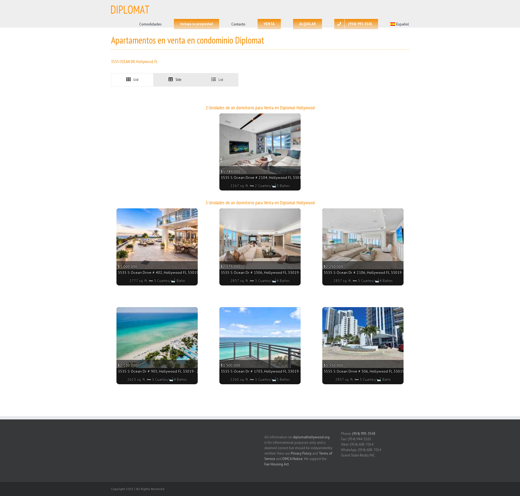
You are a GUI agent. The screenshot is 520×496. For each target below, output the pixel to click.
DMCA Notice (292, 458)
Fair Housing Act (276, 464)
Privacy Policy (301, 453)
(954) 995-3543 (363, 433)
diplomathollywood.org (311, 437)
